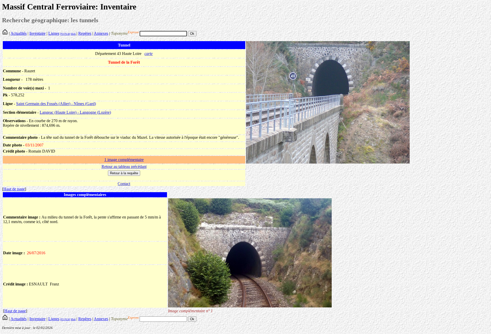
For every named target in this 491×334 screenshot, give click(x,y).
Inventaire (37, 33)
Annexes (101, 33)
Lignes (53, 33)
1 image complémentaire (124, 159)
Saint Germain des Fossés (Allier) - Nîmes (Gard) (56, 103)
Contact (124, 183)
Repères (84, 33)
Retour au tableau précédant (124, 166)
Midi (73, 33)
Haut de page (14, 189)
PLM (67, 33)
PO (62, 33)
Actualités (18, 33)
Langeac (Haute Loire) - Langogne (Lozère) (75, 112)
